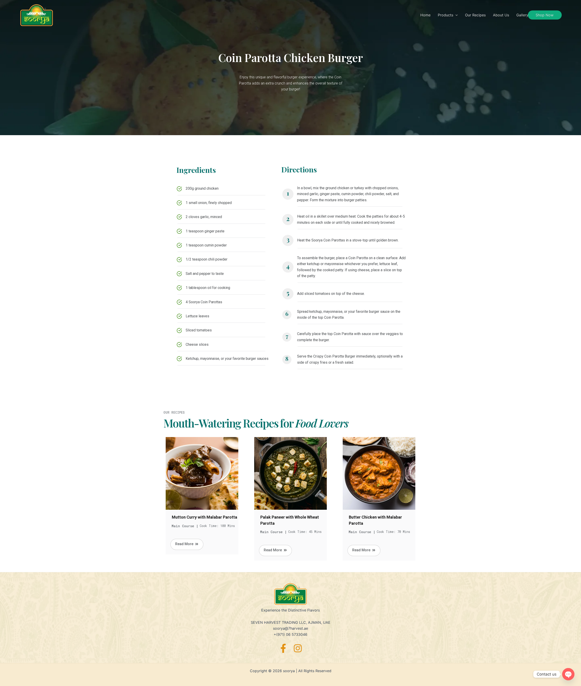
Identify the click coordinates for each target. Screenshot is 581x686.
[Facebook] (283, 648)
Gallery (522, 15)
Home (425, 15)
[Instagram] (297, 648)
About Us (501, 15)
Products (445, 15)
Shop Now (545, 15)
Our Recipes (475, 15)
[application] (455, 15)
